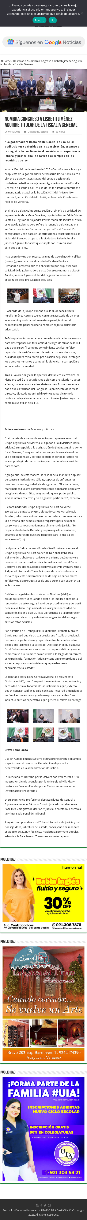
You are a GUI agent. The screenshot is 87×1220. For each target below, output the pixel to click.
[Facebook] (41, 1205)
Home (7, 61)
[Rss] (37, 1205)
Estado (44, 131)
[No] (82, 13)
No (53, 20)
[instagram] (49, 1205)
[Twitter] (45, 1205)
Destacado (19, 61)
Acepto (40, 20)
